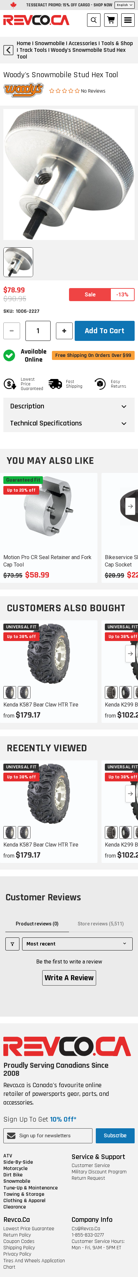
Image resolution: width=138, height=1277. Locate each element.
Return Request (88, 1178)
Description (27, 406)
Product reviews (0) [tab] (37, 923)
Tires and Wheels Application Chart (34, 1264)
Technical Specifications (46, 423)
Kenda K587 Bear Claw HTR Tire (40, 704)
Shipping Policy (19, 1248)
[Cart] (111, 20)
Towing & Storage (23, 1194)
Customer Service (91, 1165)
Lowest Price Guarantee (28, 1229)
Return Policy (17, 1235)
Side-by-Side (18, 1162)
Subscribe (115, 1135)
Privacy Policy (17, 1254)
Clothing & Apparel (24, 1200)
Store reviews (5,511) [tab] (101, 923)
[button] (65, 91)
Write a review (69, 978)
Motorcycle (15, 1168)
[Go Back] (8, 50)
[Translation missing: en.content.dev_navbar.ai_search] (93, 20)
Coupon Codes (18, 1241)
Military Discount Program (99, 1172)
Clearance (14, 1207)
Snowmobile (16, 1181)
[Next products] (130, 506)
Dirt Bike (12, 1175)
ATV (7, 1156)
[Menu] (128, 20)
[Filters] (12, 943)
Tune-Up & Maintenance (30, 1188)
